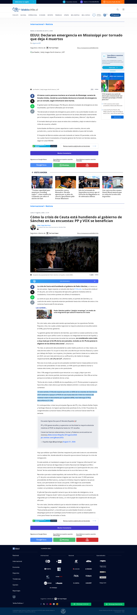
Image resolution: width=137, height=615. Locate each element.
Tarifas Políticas (18, 603)
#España (60, 435)
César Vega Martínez (44, 225)
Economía (42, 15)
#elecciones (52, 435)
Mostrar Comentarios (64, 153)
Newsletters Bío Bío (71, 2)
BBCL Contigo (86, 15)
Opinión (66, 15)
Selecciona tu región (22, 2)
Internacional (32, 15)
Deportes (50, 15)
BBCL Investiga (75, 15)
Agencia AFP (37, 43)
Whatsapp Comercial (82, 604)
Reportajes (16, 591)
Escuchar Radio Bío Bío (113, 2)
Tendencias (58, 15)
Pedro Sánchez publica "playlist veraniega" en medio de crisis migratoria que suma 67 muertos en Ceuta (75, 311)
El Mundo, (78, 289)
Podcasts (15, 15)
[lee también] (45, 314)
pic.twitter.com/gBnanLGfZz (52, 437)
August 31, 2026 (69, 442)
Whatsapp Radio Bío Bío (115, 604)
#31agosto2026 (71, 435)
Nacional (23, 15)
